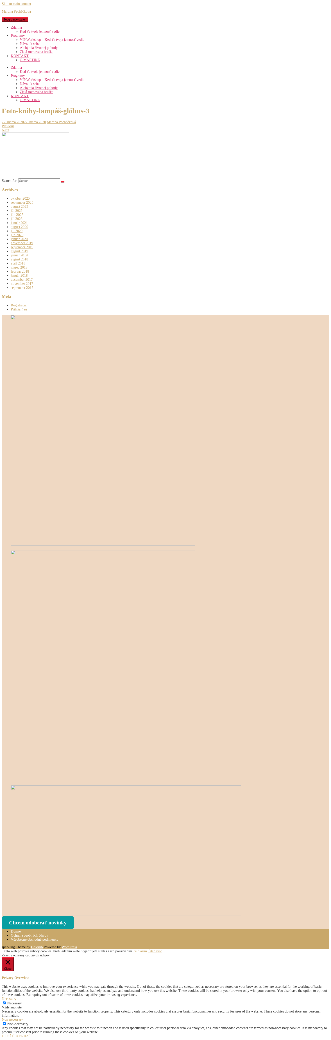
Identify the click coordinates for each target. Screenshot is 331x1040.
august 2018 (19, 259)
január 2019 (19, 255)
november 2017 (22, 283)
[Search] (62, 181)
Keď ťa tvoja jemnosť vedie (39, 31)
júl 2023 (17, 219)
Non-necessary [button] (12, 1019)
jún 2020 (17, 235)
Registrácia (19, 305)
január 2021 (19, 223)
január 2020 (19, 239)
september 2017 (22, 288)
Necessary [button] (9, 999)
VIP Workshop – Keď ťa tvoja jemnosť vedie (52, 39)
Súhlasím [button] (140, 951)
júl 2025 (17, 210)
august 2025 (19, 206)
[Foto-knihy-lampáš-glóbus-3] (35, 175)
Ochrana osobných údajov (29, 935)
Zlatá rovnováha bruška (36, 52)
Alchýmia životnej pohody (39, 48)
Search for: (9, 180)
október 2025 (20, 198)
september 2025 (22, 202)
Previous (8, 126)
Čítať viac (155, 951)
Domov (16, 931)
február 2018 (20, 271)
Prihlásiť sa (19, 309)
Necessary (14, 1003)
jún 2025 (17, 215)
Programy (18, 35)
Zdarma (16, 27)
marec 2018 (19, 267)
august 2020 (19, 227)
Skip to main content (16, 4)
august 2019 (19, 251)
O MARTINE (30, 60)
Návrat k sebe (29, 44)
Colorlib (37, 947)
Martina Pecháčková (16, 11)
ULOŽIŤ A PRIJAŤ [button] (16, 1036)
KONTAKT (20, 56)
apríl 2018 (18, 263)
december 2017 (22, 279)
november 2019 (22, 243)
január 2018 (19, 275)
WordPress (69, 947)
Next (5, 130)
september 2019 (22, 247)
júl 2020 (17, 231)
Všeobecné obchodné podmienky (34, 939)
